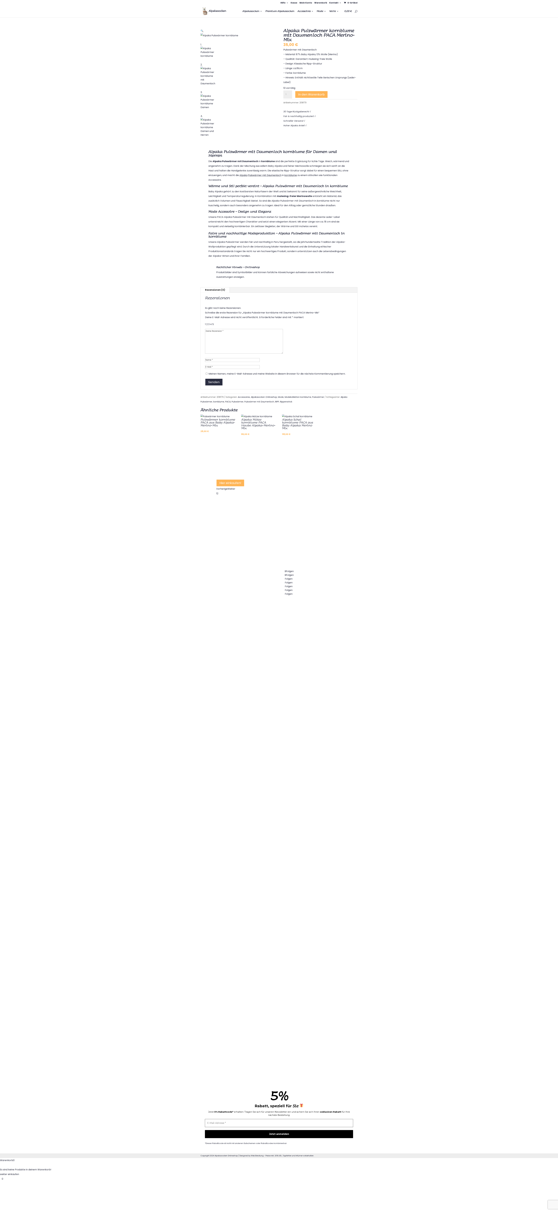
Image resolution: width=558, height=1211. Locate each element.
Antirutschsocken (270, 798)
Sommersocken (269, 867)
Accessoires (304, 11)
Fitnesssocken (224, 817)
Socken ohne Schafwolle (274, 662)
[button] (202, 31)
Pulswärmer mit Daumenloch (259, 401)
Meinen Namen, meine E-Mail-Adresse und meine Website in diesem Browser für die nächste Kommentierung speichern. (277, 373)
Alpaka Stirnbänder (227, 1022)
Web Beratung (257, 1155)
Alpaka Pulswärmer (227, 908)
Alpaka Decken (225, 840)
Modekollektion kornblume (298, 397)
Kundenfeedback (314, 1049)
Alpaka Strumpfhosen (228, 704)
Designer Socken (270, 844)
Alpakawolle (267, 889)
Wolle (332, 11)
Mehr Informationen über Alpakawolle (247, 473)
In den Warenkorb (311, 94)
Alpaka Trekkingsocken (273, 776)
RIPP (277, 401)
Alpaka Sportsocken (227, 795)
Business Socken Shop (272, 821)
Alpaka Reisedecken (227, 863)
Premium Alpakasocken (279, 11)
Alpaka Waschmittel (316, 821)
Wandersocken (269, 753)
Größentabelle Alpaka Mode (321, 776)
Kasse (294, 3)
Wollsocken (267, 685)
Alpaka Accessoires (316, 639)
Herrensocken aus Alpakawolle (234, 772)
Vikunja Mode (312, 685)
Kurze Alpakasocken (272, 707)
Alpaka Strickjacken (227, 931)
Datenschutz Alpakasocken (320, 980)
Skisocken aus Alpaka (272, 730)
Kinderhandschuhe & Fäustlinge (278, 1071)
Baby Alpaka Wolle (271, 912)
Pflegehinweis (312, 798)
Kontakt (333, 3)
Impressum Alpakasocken (319, 1003)
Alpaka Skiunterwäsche (229, 977)
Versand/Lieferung (315, 889)
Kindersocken (224, 749)
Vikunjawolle (312, 662)
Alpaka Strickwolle (270, 958)
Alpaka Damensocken (229, 681)
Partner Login (312, 867)
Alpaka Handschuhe (271, 1026)
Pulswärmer (318, 397)
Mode (320, 11)
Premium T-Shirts (315, 707)
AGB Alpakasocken (315, 958)
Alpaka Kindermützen (272, 1003)
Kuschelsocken (269, 639)
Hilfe (283, 3)
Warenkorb (320, 3)
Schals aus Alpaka (315, 730)
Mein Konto (305, 3)
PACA (228, 401)
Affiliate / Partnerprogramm (321, 844)
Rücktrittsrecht (313, 935)
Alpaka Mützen (268, 980)
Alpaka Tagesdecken (228, 886)
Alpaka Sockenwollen (272, 935)
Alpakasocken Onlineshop (264, 397)
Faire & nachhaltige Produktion (322, 1026)
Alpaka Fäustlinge (270, 1049)
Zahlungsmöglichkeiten (318, 912)
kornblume (218, 401)
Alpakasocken (250, 11)
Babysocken (223, 726)
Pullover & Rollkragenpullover (233, 954)
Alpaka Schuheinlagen (229, 999)
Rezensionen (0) (215, 290)
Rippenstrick (286, 401)
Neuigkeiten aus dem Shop (320, 753)
